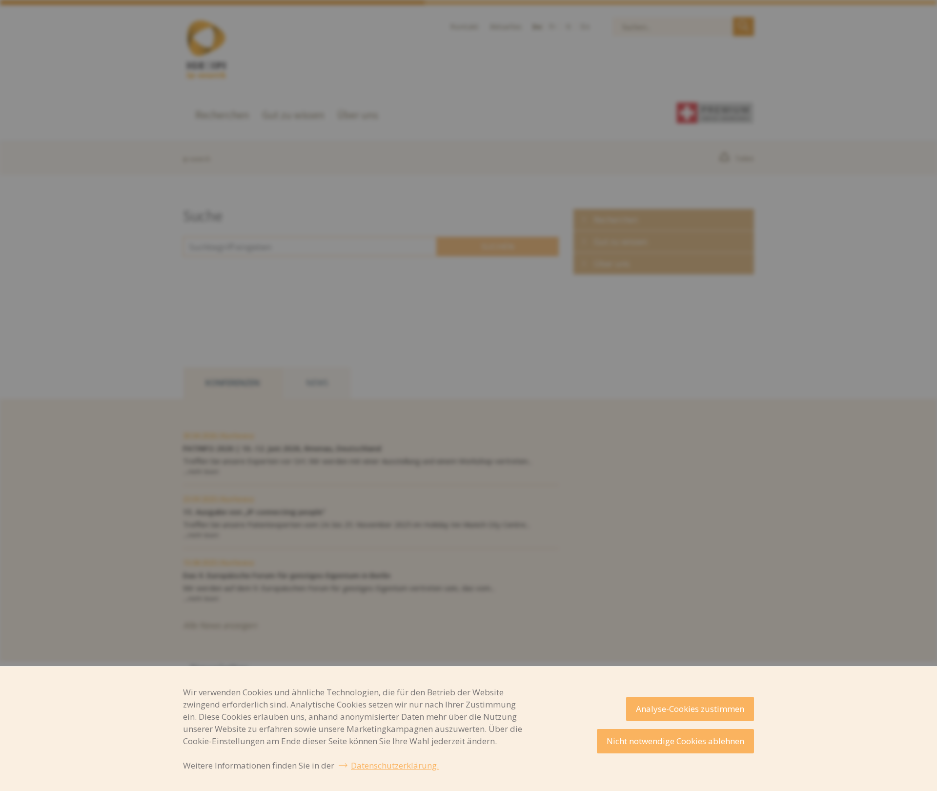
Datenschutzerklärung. (395, 765)
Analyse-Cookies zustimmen (690, 708)
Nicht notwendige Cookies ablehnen (675, 741)
